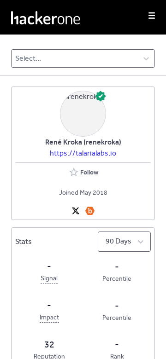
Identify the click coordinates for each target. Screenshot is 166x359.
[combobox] (16, 58)
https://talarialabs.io (83, 153)
